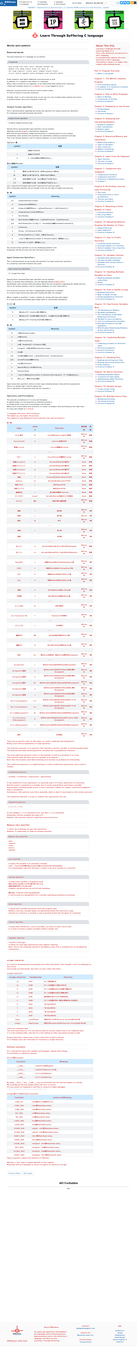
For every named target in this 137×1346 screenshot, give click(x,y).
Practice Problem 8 (105, 201)
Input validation (104, 230)
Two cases (102, 192)
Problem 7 (102, 181)
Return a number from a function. (111, 248)
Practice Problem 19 (106, 391)
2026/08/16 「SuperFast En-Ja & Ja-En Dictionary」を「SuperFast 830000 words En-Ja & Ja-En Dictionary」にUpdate (68, 7)
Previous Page (14, 1173)
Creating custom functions (109, 243)
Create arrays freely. (106, 389)
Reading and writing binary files (111, 362)
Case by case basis (105, 199)
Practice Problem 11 (106, 250)
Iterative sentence (105, 212)
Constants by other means (108, 377)
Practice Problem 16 (106, 352)
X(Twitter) (119, 1331)
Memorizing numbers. (106, 142)
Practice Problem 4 (105, 131)
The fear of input (105, 161)
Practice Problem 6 (105, 163)
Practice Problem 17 (106, 367)
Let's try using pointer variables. (111, 321)
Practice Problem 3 (105, 113)
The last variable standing (109, 260)
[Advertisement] (68, 1253)
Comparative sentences (107, 175)
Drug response (104, 364)
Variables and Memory (107, 312)
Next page (28, 1173)
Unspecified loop (105, 228)
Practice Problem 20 (106, 403)
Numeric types (103, 129)
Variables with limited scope (109, 258)
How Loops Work (104, 214)
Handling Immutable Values (109, 374)
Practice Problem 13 (106, 284)
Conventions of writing (107, 99)
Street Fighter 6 (120, 1339)
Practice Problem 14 (106, 299)
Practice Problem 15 (106, 332)
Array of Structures (106, 350)
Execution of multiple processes (111, 179)
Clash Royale (120, 1337)
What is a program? (106, 73)
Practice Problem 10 (106, 232)
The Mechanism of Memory (108, 310)
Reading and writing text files (110, 360)
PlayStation (120, 1335)
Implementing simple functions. (111, 379)
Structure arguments (106, 348)
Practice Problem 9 (105, 217)
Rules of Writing (104, 97)
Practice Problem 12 (106, 267)
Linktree (119, 1342)
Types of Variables (105, 145)
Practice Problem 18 (106, 381)
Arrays (100, 282)
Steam (119, 1333)
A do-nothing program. (107, 85)
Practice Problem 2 (105, 101)
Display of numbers (106, 125)
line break (102, 111)
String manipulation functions (110, 297)
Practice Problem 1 (105, 89)
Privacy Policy (85, 1342)
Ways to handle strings (107, 294)
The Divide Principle (106, 401)
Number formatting (106, 149)
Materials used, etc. (85, 1335)
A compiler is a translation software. (113, 87)
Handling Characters (106, 292)
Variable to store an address (110, 319)
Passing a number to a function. (111, 246)
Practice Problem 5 (105, 151)
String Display (104, 109)
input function (104, 159)
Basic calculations (105, 127)
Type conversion (104, 147)
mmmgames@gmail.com (85, 1328)
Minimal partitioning (106, 399)
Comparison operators (107, 177)
